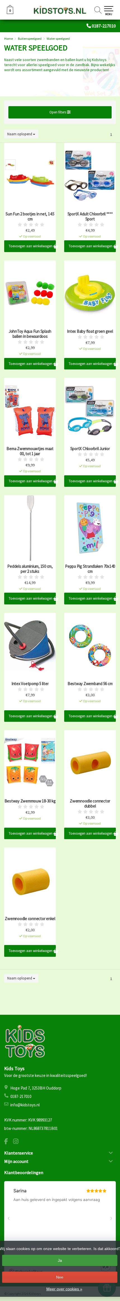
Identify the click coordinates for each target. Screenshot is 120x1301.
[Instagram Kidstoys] (18, 1142)
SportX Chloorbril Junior (90, 448)
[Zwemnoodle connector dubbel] (90, 763)
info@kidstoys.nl (25, 1104)
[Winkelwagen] (10, 12)
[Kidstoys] (60, 9)
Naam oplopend (20, 134)
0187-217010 (104, 26)
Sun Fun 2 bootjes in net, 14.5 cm (30, 216)
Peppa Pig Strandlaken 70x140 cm (90, 569)
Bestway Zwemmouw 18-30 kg (30, 801)
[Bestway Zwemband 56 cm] (90, 645)
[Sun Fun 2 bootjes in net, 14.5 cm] (30, 175)
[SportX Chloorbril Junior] (90, 410)
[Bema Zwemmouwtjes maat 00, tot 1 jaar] (30, 410)
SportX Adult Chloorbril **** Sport (90, 216)
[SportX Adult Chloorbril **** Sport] (90, 175)
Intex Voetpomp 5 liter (30, 683)
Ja (60, 1260)
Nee (59, 1277)
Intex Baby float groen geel (90, 331)
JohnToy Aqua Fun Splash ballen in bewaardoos (30, 334)
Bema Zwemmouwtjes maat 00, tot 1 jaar (30, 451)
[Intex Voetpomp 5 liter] (30, 645)
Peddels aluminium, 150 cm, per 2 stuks (30, 569)
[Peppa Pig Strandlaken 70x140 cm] (90, 528)
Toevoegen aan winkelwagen (31, 246)
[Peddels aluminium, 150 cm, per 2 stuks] (30, 528)
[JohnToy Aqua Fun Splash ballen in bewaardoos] (30, 293)
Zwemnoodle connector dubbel (90, 804)
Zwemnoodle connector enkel (30, 918)
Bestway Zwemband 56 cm (90, 683)
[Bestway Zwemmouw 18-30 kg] (30, 763)
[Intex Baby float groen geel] (90, 293)
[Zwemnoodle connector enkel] (30, 880)
